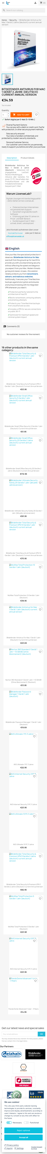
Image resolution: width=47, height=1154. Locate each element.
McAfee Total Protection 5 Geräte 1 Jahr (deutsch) (23, 928)
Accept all (23, 1137)
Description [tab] (12, 158)
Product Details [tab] (27, 158)
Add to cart (21, 114)
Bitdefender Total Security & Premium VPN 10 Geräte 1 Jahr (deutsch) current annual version (23, 554)
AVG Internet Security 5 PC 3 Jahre (23, 969)
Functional (34, 1123)
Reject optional (23, 1130)
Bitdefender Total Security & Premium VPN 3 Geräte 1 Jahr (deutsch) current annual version (23, 385)
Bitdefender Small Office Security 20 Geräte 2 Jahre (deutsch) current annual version (23, 469)
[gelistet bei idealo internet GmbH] (36, 1095)
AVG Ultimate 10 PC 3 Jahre (23, 844)
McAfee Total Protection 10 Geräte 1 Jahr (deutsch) (23, 596)
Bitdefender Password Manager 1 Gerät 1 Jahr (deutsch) (23, 723)
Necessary (17, 1123)
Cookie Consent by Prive (36, 1148)
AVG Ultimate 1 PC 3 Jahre (23, 764)
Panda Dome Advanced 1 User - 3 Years (24, 1009)
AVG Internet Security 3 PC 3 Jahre (23, 804)
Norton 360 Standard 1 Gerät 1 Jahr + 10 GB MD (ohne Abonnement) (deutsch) (23, 681)
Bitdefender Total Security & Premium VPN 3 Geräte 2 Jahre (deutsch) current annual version (23, 885)
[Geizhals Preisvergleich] (11, 1054)
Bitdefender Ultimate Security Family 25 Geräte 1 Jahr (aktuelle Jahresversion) (23, 512)
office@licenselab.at (15, 236)
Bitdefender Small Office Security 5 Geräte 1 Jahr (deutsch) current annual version (23, 427)
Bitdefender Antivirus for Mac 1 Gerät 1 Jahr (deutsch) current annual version (23, 639)
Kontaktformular (15, 233)
